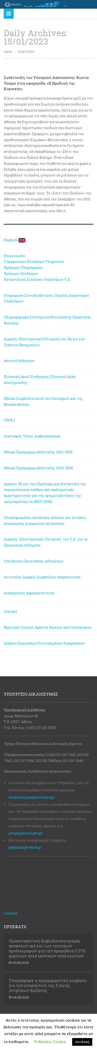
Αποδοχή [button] (82, 1042)
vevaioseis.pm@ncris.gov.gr (31, 797)
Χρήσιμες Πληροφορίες (23, 267)
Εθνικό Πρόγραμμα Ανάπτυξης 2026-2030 (38, 468)
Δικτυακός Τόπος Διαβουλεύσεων (32, 436)
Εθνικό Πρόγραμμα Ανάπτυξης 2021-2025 (38, 452)
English (11, 240)
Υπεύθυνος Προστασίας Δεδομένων (33, 561)
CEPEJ (9, 420)
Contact (10, 611)
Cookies (11, 913)
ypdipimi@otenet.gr (24, 847)
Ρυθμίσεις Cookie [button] (50, 1041)
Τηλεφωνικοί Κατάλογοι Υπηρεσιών (34, 261)
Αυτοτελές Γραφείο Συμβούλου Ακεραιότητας (42, 577)
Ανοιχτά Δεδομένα (19, 360)
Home (8, 52)
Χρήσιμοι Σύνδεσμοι (21, 273)
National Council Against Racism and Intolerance (48, 627)
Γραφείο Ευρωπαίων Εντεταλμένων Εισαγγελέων (44, 643)
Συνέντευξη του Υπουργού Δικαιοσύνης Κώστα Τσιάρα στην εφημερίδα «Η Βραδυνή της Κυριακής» (46, 83)
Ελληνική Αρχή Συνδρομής (26, 376)
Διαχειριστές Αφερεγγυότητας (29, 593)
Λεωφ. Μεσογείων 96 (21, 716)
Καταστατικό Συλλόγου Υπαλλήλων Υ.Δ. (37, 279)
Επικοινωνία (14, 255)
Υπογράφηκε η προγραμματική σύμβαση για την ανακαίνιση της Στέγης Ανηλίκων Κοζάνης (47, 985)
